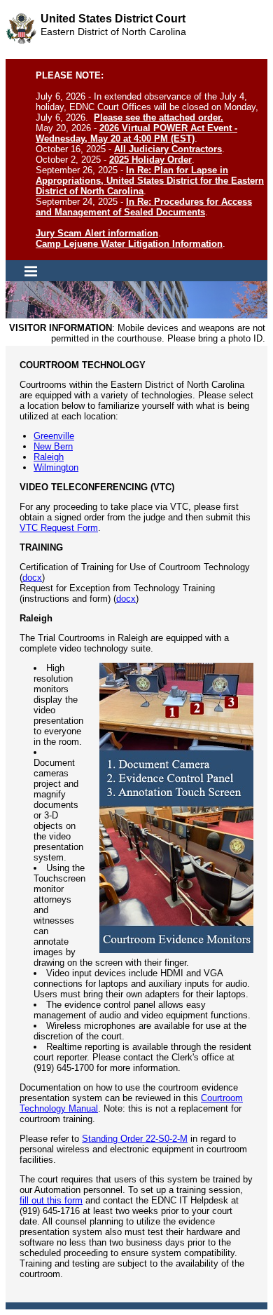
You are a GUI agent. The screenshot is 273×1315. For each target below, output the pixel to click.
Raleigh (49, 457)
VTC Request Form (59, 527)
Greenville (54, 436)
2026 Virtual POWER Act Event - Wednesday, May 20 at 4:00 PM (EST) (136, 133)
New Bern (53, 446)
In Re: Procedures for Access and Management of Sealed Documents (144, 206)
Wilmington (56, 467)
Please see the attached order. (158, 117)
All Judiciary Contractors (168, 149)
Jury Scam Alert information (97, 233)
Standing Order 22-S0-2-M (135, 1138)
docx (32, 577)
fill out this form (51, 1200)
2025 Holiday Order (150, 159)
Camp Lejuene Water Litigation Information (129, 243)
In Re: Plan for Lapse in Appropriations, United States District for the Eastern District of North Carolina (150, 180)
